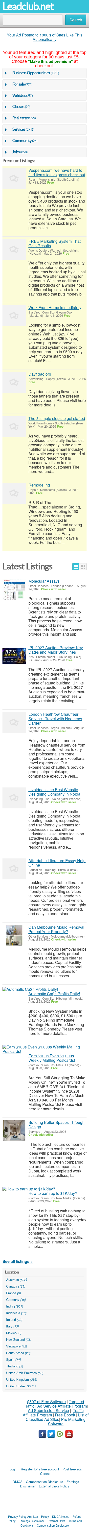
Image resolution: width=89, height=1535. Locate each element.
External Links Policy (54, 1486)
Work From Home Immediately (54, 307)
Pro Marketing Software (67, 1421)
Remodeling (39, 485)
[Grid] (83, 566)
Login (13, 1469)
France (13, 1293)
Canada (15, 1286)
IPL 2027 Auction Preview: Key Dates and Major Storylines (55, 650)
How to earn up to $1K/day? (52, 1193)
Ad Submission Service (48, 1410)
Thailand (14, 1366)
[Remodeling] (14, 493)
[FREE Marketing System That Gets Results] (14, 249)
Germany (16, 1299)
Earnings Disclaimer (31, 1521)
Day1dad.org (39, 374)
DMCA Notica (60, 1516)
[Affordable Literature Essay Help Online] (14, 868)
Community (22, 140)
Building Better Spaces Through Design (56, 1124)
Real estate (21, 118)
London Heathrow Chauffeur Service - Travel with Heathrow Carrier (55, 718)
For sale (18, 84)
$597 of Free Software (46, 1401)
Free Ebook (65, 1415)
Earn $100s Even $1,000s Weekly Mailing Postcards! (51, 1058)
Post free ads (72, 1469)
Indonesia (16, 1312)
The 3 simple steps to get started (56, 418)
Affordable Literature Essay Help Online (57, 863)
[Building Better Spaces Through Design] (14, 1130)
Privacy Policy (17, 1516)
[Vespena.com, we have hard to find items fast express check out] (14, 178)
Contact (45, 1473)
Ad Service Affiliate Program (62, 1406)
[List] (76, 566)
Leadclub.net (27, 6)
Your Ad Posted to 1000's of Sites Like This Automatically (44, 37)
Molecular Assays (44, 581)
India (14, 1306)
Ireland (14, 1319)
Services (18, 129)
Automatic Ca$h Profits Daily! (54, 993)
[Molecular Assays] (14, 589)
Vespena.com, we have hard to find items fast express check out (56, 172)
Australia (16, 1279)
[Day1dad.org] (14, 382)
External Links (56, 1521)
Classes (18, 106)
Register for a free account (40, 1469)
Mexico (13, 1332)
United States (21, 1386)
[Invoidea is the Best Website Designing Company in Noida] (14, 797)
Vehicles (19, 95)
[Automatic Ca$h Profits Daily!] (30, 989)
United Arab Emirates (24, 1372)
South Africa (18, 1352)
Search (75, 20)
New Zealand (18, 1339)
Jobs (16, 152)
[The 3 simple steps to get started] (14, 426)
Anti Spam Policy (38, 1516)
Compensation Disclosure (44, 1481)
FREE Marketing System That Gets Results (54, 243)
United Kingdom (21, 1379)
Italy (12, 1326)
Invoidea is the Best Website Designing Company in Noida (54, 792)
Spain (13, 1359)
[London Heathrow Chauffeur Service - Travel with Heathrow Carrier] (14, 722)
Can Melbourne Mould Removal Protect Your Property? (56, 929)
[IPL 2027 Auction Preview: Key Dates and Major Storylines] (14, 655)
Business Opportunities (31, 73)
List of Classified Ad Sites (57, 1417)
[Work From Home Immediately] (14, 315)
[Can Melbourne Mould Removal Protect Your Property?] (14, 935)
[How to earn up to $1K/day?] (28, 1189)
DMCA (17, 1481)
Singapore (16, 1346)
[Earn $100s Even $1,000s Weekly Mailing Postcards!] (44, 1049)
